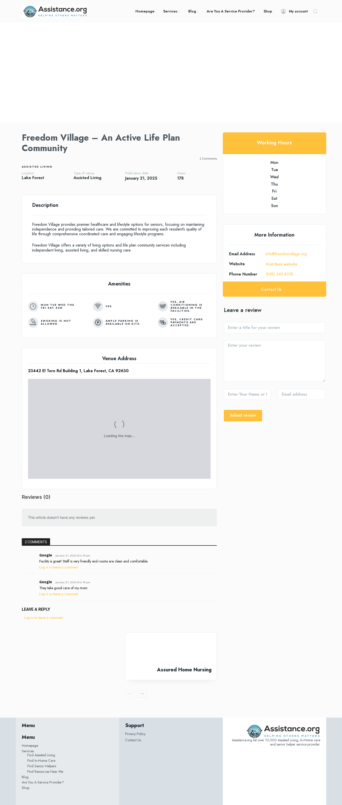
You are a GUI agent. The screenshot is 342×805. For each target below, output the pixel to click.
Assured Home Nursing (184, 669)
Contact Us (133, 740)
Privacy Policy (135, 733)
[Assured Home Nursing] (170, 650)
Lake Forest (33, 177)
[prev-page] (130, 694)
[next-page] (142, 694)
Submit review (243, 415)
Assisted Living (37, 167)
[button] (315, 11)
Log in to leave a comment (58, 567)
